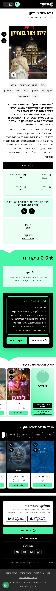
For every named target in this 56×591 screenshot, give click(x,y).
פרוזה (13, 85)
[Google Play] (16, 519)
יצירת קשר (25, 530)
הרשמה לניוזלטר (28, 538)
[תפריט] (6, 4)
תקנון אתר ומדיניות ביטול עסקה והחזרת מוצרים (28, 582)
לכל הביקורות (39, 340)
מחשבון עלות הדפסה (28, 587)
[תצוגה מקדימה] (11, 377)
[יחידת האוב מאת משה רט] (18, 457)
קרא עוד (49, 157)
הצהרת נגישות (11, 573)
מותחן (35, 90)
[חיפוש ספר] (17, 4)
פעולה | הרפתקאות (28, 85)
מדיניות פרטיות (26, 573)
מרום (44, 177)
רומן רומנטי (47, 90)
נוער (49, 435)
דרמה (12, 435)
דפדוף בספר (28, 165)
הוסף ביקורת (17, 340)
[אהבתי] (32, 211)
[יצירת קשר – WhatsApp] (5, 585)
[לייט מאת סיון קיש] (18, 384)
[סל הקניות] (11, 4)
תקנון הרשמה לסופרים (28, 577)
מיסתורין (8, 90)
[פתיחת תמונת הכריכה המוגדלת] (28, 52)
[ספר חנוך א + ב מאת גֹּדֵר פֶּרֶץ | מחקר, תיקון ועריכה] (42, 457)
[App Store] (37, 519)
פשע (26, 90)
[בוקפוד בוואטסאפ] (39, 552)
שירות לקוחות (39, 573)
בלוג (48, 573)
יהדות (24, 435)
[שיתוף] (4, 40)
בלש (18, 90)
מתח (43, 85)
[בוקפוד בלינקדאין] (32, 552)
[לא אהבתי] (24, 211)
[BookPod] (45, 4)
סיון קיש (43, 17)
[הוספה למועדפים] (4, 34)
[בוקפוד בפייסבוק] (17, 552)
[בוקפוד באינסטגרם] (24, 552)
